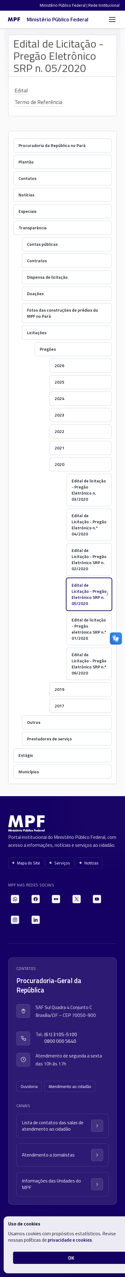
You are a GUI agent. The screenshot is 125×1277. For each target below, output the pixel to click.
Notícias (26, 194)
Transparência (33, 227)
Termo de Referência (38, 102)
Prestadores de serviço (49, 738)
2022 (59, 431)
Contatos (27, 178)
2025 (59, 382)
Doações (35, 293)
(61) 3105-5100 (60, 1034)
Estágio (26, 755)
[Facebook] (35, 899)
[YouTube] (97, 899)
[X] (76, 899)
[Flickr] (56, 899)
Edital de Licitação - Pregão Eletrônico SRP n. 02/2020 (89, 559)
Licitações (36, 332)
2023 (59, 415)
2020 (59, 464)
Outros (33, 722)
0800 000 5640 (60, 1041)
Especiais (27, 211)
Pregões (48, 349)
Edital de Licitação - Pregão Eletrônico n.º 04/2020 (89, 524)
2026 (59, 365)
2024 (59, 398)
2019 (59, 689)
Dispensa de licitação (47, 277)
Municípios (29, 771)
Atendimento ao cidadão (70, 1086)
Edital (21, 90)
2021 (59, 448)
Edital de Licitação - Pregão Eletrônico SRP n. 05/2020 (89, 594)
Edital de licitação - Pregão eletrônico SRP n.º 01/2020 (89, 629)
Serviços (62, 863)
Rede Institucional (104, 5)
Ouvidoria (29, 1086)
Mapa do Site (28, 863)
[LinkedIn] (35, 920)
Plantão (26, 162)
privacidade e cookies (70, 1239)
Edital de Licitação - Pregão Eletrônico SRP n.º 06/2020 (89, 663)
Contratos (37, 260)
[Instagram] (15, 920)
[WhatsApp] (15, 899)
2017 (59, 706)
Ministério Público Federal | (64, 5)
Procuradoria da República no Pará (52, 145)
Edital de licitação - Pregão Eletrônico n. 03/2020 (89, 490)
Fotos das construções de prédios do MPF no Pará (62, 313)
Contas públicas (42, 244)
